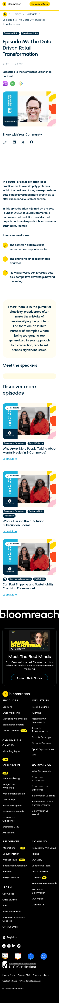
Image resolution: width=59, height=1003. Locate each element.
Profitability (9, 516)
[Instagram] (8, 946)
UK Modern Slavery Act (30, 981)
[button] (14, 142)
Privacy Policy (8, 975)
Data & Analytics (30, 33)
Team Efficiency (36, 443)
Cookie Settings (9, 981)
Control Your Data (41, 975)
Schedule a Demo (39, 4)
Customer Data (11, 33)
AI (5, 579)
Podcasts (31, 14)
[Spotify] (18, 946)
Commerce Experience (14, 443)
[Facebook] (3, 946)
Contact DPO (24, 975)
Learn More (10, 459)
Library (16, 14)
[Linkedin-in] (13, 946)
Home (5, 14)
